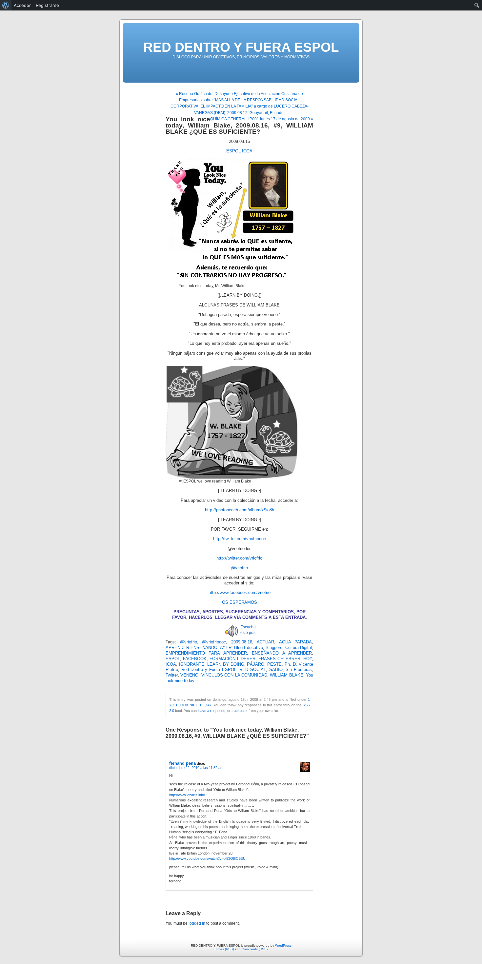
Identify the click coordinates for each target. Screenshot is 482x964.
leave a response (211, 711)
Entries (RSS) (223, 949)
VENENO (189, 675)
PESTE (274, 664)
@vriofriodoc (214, 642)
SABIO (276, 669)
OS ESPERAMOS (239, 602)
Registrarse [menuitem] (47, 5)
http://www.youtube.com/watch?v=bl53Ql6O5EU (207, 858)
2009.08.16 (241, 642)
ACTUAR (265, 642)
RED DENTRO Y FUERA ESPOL (241, 47)
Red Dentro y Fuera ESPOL (208, 669)
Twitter (172, 675)
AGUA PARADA (295, 642)
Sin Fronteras (299, 669)
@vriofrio (239, 568)
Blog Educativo (248, 647)
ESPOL (233, 151)
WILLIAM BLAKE (286, 675)
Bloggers (274, 647)
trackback (239, 711)
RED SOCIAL (252, 669)
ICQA (247, 151)
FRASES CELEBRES (279, 659)
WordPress (283, 945)
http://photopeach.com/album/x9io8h (239, 510)
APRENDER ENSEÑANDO (191, 647)
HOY (307, 659)
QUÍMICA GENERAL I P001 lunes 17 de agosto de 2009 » (261, 119)
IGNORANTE (191, 664)
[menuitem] (5, 5)
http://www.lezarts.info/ (187, 795)
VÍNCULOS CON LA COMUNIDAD (234, 675)
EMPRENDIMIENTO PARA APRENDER (206, 653)
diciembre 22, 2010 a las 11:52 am (196, 768)
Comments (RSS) (255, 949)
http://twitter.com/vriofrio (239, 558)
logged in (197, 923)
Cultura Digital (298, 647)
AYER (225, 647)
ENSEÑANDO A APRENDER (282, 653)
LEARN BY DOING (225, 664)
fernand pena (182, 763)
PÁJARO (255, 664)
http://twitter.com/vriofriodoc (239, 539)
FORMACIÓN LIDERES (232, 659)
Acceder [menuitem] (22, 5)
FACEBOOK (195, 659)
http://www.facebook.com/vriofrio (240, 592)
